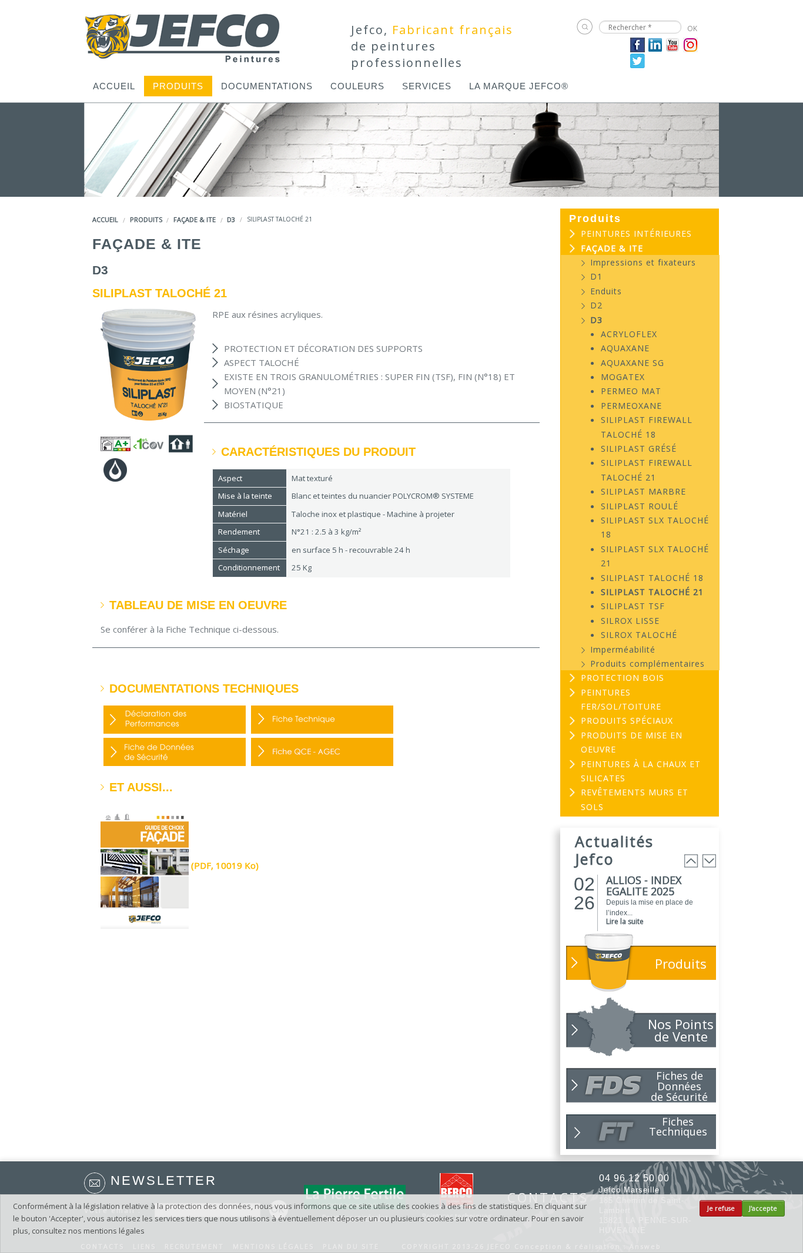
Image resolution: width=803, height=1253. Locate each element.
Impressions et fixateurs (643, 262)
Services (426, 86)
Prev (691, 861)
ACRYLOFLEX (629, 334)
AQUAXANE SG (632, 362)
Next (709, 861)
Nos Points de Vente (681, 1030)
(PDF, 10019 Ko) (224, 865)
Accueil (114, 86)
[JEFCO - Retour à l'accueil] (183, 34)
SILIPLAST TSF (633, 606)
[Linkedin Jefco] (655, 44)
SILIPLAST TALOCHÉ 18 (652, 577)
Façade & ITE (194, 219)
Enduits (606, 291)
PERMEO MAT (631, 391)
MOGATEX (623, 376)
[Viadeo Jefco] (690, 44)
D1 (596, 276)
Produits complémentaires (647, 663)
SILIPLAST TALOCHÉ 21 (652, 591)
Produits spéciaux (627, 720)
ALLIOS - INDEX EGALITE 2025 (643, 885)
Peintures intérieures (636, 233)
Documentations (267, 86)
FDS (174, 752)
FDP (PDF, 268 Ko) (322, 720)
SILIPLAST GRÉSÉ (639, 448)
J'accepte (763, 1208)
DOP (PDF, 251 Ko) (174, 720)
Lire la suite (625, 921)
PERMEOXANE (631, 405)
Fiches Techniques (678, 1126)
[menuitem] (114, 86)
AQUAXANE (625, 348)
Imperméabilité (622, 649)
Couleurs (357, 86)
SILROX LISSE (630, 620)
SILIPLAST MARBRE (643, 491)
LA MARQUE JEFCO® (518, 86)
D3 (231, 219)
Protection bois (622, 677)
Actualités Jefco (614, 850)
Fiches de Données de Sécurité (679, 1086)
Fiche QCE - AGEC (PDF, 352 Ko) (322, 752)
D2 (596, 305)
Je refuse (721, 1208)
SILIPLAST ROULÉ (639, 506)
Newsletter (164, 1180)
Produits (178, 86)
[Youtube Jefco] (672, 44)
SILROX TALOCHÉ (639, 634)
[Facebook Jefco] (637, 44)
